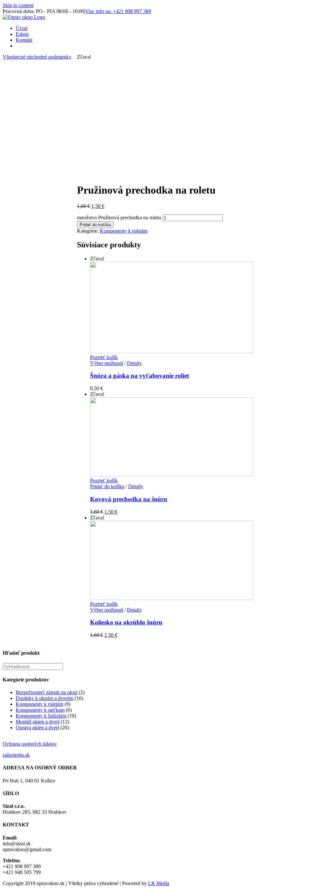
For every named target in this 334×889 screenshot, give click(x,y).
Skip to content (18, 5)
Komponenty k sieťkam (40, 710)
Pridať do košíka (95, 224)
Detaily (134, 363)
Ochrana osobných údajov (30, 744)
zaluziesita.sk (16, 755)
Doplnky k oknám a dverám (44, 698)
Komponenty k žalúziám (41, 716)
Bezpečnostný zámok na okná (46, 692)
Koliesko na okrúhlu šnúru (126, 622)
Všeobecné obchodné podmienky (37, 57)
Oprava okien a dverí (37, 727)
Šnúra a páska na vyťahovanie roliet (139, 375)
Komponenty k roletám (123, 231)
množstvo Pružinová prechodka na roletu (119, 217)
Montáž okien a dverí (37, 721)
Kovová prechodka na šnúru (128, 499)
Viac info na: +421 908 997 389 (118, 11)
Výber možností (106, 363)
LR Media (158, 883)
